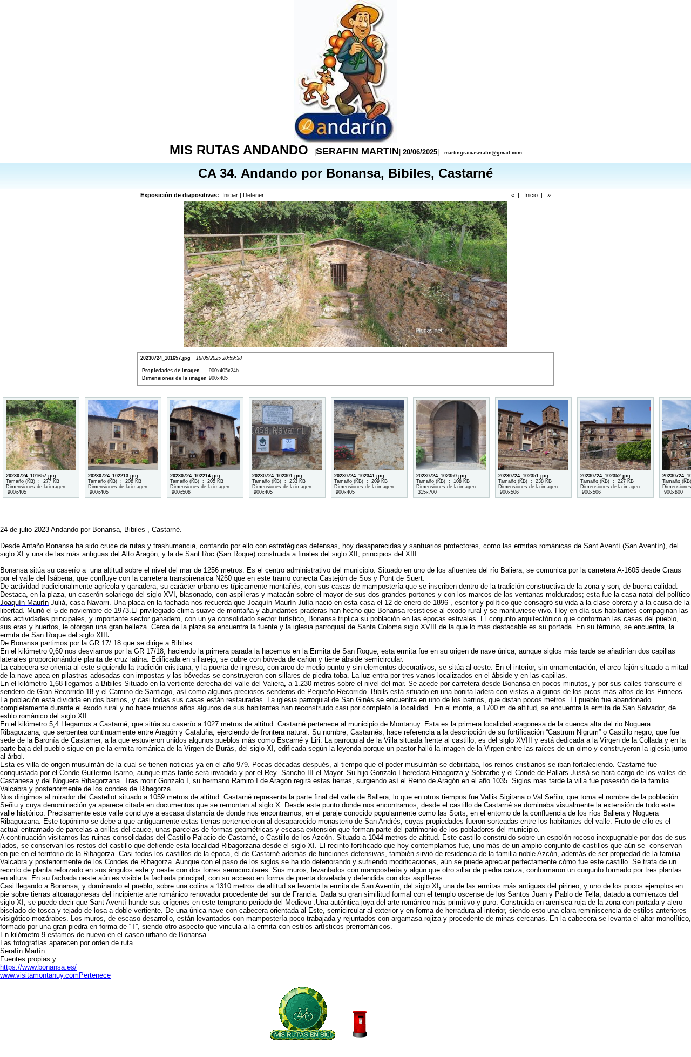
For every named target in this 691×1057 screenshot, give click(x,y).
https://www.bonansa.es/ (38, 967)
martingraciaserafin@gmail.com (483, 153)
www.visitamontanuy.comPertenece (55, 975)
